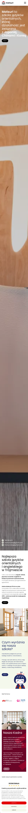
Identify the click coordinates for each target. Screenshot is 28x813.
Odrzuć (14, 810)
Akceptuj (14, 803)
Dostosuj (14, 806)
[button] (25, 3)
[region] (14, 799)
